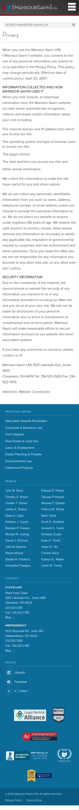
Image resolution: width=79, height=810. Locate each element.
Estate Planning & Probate (23, 454)
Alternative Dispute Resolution (26, 421)
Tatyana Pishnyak (52, 497)
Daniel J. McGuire (16, 540)
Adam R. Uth (49, 546)
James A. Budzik (16, 509)
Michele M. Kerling (17, 534)
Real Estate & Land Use (21, 441)
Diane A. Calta (14, 515)
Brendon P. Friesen (17, 528)
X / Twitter (20, 691)
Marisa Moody (14, 553)
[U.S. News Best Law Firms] (58, 715)
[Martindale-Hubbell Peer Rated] (39, 735)
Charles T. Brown (16, 503)
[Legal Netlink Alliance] (30, 715)
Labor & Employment (19, 447)
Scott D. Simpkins (53, 521)
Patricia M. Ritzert (52, 509)
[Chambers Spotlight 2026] (65, 755)
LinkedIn (19, 672)
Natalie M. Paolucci (17, 559)
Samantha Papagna (17, 565)
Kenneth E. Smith (52, 528)
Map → (9, 617)
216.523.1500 (13, 607)
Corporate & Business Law (23, 427)
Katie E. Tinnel (50, 540)
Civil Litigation (14, 434)
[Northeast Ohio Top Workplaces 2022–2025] (39, 775)
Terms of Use (34, 800)
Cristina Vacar (50, 553)
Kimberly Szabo (51, 534)
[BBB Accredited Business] (28, 756)
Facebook (20, 681)
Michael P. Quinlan (53, 503)
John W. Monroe (15, 546)
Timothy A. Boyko (16, 497)
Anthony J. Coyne (16, 521)
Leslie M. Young (51, 565)
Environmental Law (18, 461)
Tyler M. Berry (14, 490)
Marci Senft (48, 515)
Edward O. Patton (52, 490)
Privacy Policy (13, 800)
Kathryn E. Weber (52, 559)
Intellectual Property (19, 467)
